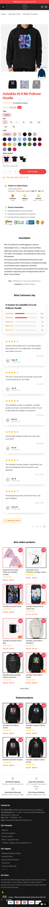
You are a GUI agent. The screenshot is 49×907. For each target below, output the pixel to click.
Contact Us (5, 863)
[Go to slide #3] (36, 84)
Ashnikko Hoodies (30, 14)
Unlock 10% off (5, 897)
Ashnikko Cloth (14, 14)
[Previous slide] (4, 48)
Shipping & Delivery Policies (11, 853)
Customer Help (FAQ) (9, 866)
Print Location (8, 153)
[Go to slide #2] (24, 84)
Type (4, 111)
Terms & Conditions (8, 833)
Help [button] (45, 904)
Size (4, 118)
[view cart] (45, 6)
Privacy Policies (7, 836)
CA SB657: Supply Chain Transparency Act (16, 843)
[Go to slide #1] (12, 84)
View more (24, 688)
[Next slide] (44, 48)
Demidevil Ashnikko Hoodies (12, 760)
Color (5, 130)
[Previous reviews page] (33, 527)
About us (5, 830)
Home (3, 14)
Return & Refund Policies (10, 860)
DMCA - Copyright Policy (10, 840)
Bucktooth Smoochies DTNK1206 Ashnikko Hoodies (10, 572)
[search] (42, 6)
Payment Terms (7, 856)
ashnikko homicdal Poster (12, 606)
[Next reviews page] (44, 527)
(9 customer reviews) (20, 103)
